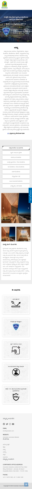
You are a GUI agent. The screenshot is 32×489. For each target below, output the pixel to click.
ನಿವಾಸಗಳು (5, 457)
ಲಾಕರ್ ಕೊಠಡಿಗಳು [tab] (16, 171)
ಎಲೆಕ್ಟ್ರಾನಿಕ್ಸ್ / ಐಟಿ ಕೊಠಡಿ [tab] (16, 186)
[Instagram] (10, 424)
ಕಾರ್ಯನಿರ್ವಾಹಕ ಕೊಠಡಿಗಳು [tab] (16, 181)
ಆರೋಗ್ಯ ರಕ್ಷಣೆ (6, 444)
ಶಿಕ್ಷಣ (4, 447)
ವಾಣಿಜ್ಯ (4, 452)
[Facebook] (4, 424)
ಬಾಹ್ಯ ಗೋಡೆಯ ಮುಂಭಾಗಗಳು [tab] (16, 148)
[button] (3, 208)
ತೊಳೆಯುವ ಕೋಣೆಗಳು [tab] (16, 157)
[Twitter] (7, 424)
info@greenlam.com (8, 431)
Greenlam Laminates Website (11, 437)
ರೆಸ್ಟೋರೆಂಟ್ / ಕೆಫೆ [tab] (16, 176)
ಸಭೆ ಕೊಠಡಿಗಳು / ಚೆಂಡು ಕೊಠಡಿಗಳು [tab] (16, 167)
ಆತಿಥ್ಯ (4, 449)
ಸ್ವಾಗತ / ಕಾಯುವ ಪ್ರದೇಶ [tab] (16, 152)
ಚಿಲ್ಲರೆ (4, 454)
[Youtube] (13, 424)
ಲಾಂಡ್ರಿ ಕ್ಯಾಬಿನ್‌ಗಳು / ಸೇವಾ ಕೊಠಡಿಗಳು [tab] (16, 162)
